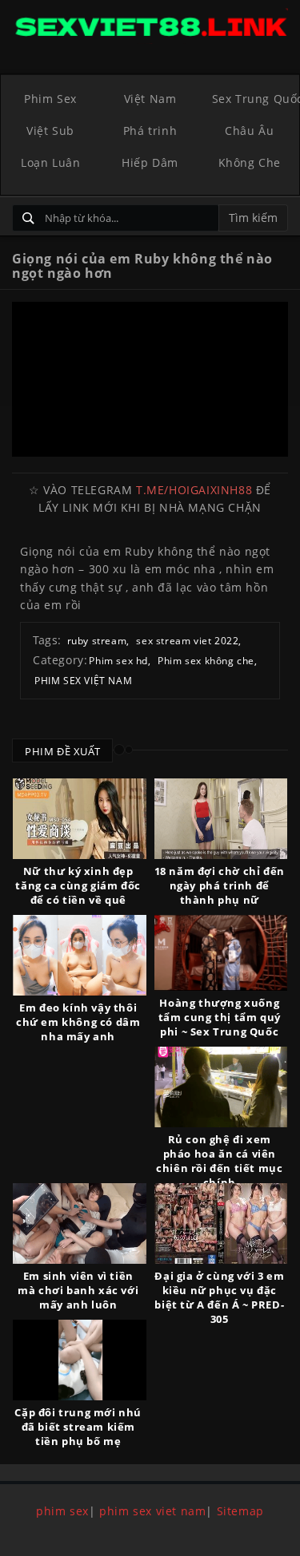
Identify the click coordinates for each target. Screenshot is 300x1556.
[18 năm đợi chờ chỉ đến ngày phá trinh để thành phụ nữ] (221, 818)
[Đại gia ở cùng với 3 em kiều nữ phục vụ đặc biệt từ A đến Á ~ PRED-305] (221, 1223)
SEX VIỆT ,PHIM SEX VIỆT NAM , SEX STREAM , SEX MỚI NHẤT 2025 (150, 26)
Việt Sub (50, 130)
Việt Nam (150, 98)
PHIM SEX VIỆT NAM (83, 680)
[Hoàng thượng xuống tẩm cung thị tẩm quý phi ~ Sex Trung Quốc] (221, 953)
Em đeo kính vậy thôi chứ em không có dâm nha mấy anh (78, 1021)
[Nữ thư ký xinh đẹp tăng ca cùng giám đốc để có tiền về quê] (79, 818)
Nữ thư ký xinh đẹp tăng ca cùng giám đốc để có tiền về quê (78, 885)
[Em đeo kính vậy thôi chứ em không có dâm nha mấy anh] (79, 955)
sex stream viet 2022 (187, 640)
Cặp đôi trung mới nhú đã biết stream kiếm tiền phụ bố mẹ (78, 1426)
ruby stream (97, 640)
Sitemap (240, 1510)
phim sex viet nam (152, 1510)
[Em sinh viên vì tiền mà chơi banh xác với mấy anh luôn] (79, 1223)
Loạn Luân (50, 162)
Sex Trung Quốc (255, 98)
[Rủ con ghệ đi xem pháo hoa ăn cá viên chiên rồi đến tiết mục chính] (221, 1087)
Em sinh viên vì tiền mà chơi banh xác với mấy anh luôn (78, 1290)
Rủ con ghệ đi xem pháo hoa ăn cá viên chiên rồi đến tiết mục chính (219, 1161)
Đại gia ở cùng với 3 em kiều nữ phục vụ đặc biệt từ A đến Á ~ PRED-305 (219, 1297)
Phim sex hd (118, 660)
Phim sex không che (206, 660)
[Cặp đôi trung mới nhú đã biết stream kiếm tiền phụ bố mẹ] (79, 1360)
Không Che (249, 162)
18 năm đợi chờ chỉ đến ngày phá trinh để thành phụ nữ (219, 885)
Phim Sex (50, 98)
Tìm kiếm (253, 217)
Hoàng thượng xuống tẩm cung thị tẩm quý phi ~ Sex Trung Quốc (219, 1017)
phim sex (62, 1510)
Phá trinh (150, 130)
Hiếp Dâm (150, 162)
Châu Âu (249, 130)
